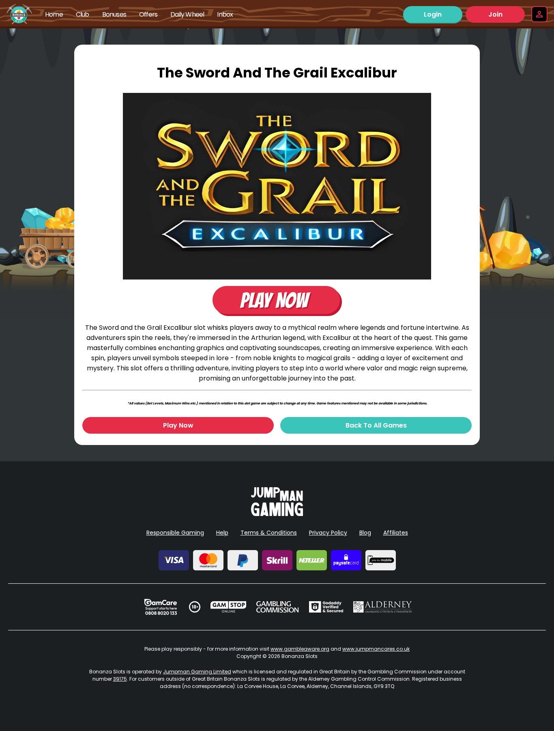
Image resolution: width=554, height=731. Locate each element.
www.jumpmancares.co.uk (376, 648)
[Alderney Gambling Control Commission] (382, 607)
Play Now (178, 425)
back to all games (376, 425)
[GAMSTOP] (228, 607)
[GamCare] (160, 607)
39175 (120, 678)
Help (222, 533)
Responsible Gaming (175, 533)
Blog (365, 533)
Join (495, 14)
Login (433, 14)
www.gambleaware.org (300, 648)
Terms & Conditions (268, 533)
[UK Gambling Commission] (277, 607)
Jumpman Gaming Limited (197, 671)
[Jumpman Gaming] (277, 513)
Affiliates (395, 533)
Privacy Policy (328, 533)
